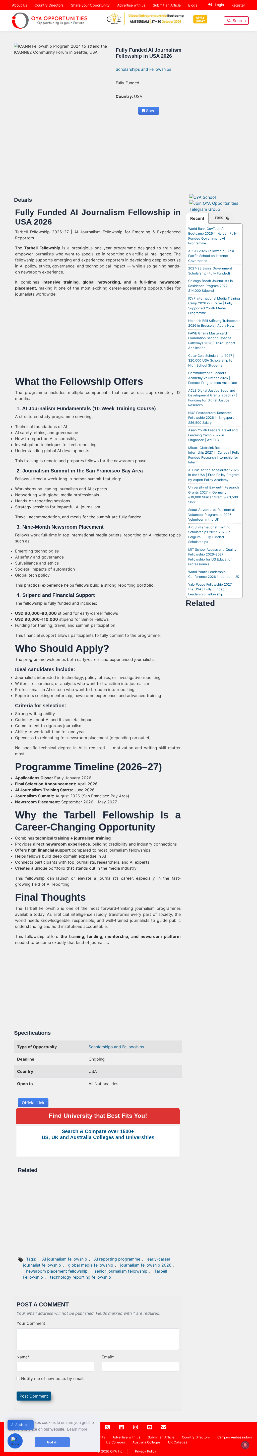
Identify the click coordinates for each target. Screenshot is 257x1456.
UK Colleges (177, 1442)
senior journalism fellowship (121, 1271)
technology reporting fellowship (80, 1277)
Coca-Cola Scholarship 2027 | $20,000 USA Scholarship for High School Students (211, 360)
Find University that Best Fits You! (98, 1115)
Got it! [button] (52, 1442)
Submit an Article (167, 5)
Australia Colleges (147, 1442)
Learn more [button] (77, 1429)
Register (238, 5)
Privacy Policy (145, 1451)
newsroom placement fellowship (57, 1271)
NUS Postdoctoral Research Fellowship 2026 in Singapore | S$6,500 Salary (212, 418)
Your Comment (31, 1323)
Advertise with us (131, 5)
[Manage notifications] (245, 1445)
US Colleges (115, 1442)
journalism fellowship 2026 (145, 1265)
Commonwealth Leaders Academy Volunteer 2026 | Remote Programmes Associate (212, 378)
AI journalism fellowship (64, 1259)
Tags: (31, 1259)
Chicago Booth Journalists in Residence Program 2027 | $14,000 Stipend (210, 286)
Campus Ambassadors (234, 1437)
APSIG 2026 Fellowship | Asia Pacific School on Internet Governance (211, 256)
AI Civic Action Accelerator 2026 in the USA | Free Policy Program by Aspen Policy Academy (213, 475)
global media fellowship (90, 1265)
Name (23, 1356)
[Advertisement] (98, 159)
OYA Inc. (116, 1451)
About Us (19, 5)
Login (219, 5)
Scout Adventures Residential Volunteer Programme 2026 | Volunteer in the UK (211, 514)
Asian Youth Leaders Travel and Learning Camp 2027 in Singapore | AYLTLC (213, 435)
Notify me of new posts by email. (52, 1378)
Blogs (192, 5)
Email (108, 1356)
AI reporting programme (117, 1259)
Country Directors (49, 5)
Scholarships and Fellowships (143, 69)
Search (239, 20)
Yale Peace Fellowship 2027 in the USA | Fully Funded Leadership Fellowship (211, 589)
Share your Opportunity (90, 5)
